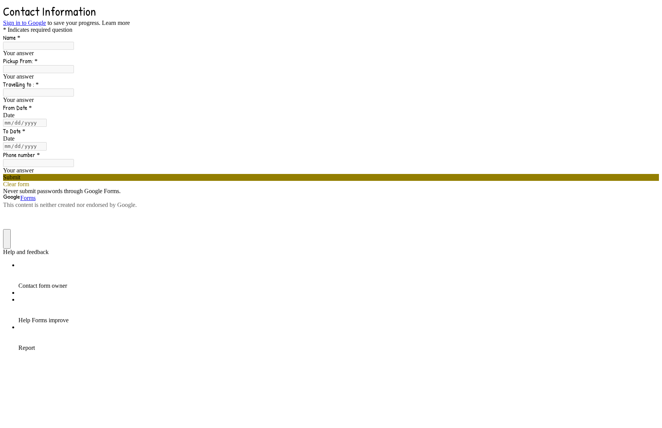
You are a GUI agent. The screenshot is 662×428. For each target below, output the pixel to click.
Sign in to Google (24, 23)
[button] (331, 177)
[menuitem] (338, 275)
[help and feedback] (7, 239)
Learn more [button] (116, 23)
